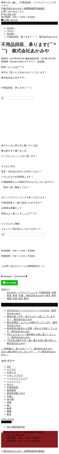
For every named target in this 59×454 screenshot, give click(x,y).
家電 (15, 295)
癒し (9, 405)
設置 (15, 298)
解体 (9, 408)
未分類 (40, 61)
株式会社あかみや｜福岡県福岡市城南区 (24, 451)
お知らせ (11, 372)
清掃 (9, 402)
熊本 (54, 295)
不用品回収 (44, 292)
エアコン (11, 369)
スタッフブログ (15, 375)
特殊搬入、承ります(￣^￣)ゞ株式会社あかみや (26, 348)
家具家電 (11, 390)
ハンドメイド (14, 381)
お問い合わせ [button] (10, 20)
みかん (10, 384)
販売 (20, 298)
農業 (9, 411)
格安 (48, 295)
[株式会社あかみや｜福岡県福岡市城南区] (23, 8)
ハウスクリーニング (27, 292)
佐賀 (54, 292)
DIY (9, 366)
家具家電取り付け (16, 393)
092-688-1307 (9, 14)
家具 (9, 295)
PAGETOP (6, 422)
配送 (26, 298)
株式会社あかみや (35, 295)
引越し (21, 295)
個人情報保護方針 (16, 427)
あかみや (11, 292)
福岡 (9, 298)
